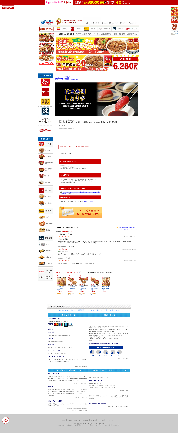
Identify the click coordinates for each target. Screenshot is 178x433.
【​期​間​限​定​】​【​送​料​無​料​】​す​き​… (72, 288)
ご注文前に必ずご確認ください (80, 383)
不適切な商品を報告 (65, 153)
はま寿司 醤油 (74, 79)
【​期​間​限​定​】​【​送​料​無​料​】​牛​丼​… (61, 288)
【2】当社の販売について (83, 192)
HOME (63, 420)
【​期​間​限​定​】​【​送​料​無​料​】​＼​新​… (105, 288)
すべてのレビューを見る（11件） (128, 227)
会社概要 (70, 420)
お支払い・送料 (77, 420)
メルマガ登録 (101, 420)
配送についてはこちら (123, 358)
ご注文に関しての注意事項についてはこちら (77, 408)
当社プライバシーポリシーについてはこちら (118, 406)
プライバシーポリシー (111, 420)
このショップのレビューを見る (128, 229)
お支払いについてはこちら (81, 366)
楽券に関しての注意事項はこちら (79, 410)
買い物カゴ (93, 420)
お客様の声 (85, 420)
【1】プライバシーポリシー (70, 192)
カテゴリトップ (59, 76)
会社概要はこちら (124, 390)
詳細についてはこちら (89, 201)
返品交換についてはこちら (81, 397)
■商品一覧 (67, 76)
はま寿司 (67, 78)
